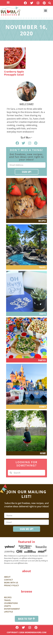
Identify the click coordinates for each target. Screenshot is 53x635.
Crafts (42, 313)
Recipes (42, 220)
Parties (42, 360)
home (43, 453)
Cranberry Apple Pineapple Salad (14, 73)
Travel (42, 267)
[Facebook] (25, 3)
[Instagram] (38, 3)
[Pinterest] (44, 3)
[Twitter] (31, 3)
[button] (8, 2)
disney (42, 406)
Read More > (26, 137)
